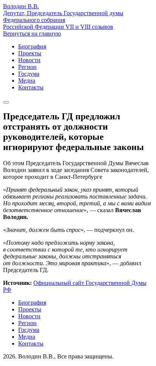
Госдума (28, 73)
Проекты (29, 53)
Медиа (26, 80)
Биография (32, 46)
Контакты (31, 87)
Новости (29, 60)
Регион (27, 67)
